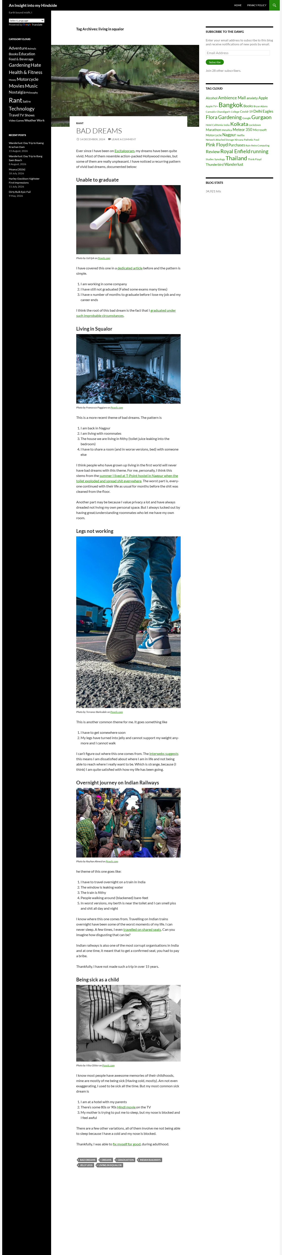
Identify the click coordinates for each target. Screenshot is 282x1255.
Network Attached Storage (220, 139)
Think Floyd (255, 159)
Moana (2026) (17, 169)
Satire (27, 101)
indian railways (150, 1159)
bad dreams (87, 1159)
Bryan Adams (261, 106)
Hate (36, 65)
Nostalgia (17, 92)
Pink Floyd (217, 144)
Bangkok (231, 105)
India (227, 125)
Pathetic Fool (251, 139)
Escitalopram (124, 151)
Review (213, 151)
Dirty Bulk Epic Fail (20, 191)
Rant (79, 123)
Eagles (268, 111)
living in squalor (110, 1165)
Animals (32, 48)
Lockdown (255, 125)
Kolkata (239, 124)
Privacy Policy (256, 5)
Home (237, 5)
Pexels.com (104, 258)
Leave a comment (124, 139)
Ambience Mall (232, 97)
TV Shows (27, 115)
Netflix (241, 135)
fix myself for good (127, 1144)
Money (12, 79)
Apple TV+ (212, 106)
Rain (248, 145)
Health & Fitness (25, 72)
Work (41, 120)
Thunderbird (215, 164)
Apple (263, 98)
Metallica (227, 130)
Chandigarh (223, 111)
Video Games (16, 120)
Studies (210, 159)
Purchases (236, 145)
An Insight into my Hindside (33, 5)
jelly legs (86, 1165)
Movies (16, 86)
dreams (106, 1159)
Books (248, 106)
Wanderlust (233, 164)
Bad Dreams (99, 130)
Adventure (18, 48)
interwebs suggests (163, 753)
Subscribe (215, 62)
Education (27, 54)
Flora (211, 117)
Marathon (213, 129)
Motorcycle (214, 135)
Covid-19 (246, 111)
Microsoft (260, 130)
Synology (219, 159)
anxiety (252, 98)
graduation (126, 1159)
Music (31, 86)
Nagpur (229, 134)
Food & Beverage (21, 59)
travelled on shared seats (142, 929)
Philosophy (32, 92)
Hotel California (214, 124)
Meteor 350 (242, 129)
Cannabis (211, 111)
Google (246, 118)
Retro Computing (260, 145)
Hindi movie (126, 1107)
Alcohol (211, 98)
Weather (30, 120)
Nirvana (239, 139)
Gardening (230, 117)
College (235, 111)
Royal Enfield (235, 151)
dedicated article (130, 268)
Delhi (257, 111)
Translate (37, 24)
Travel (14, 115)
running (259, 151)
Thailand (236, 158)
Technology (22, 109)
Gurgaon (261, 117)
